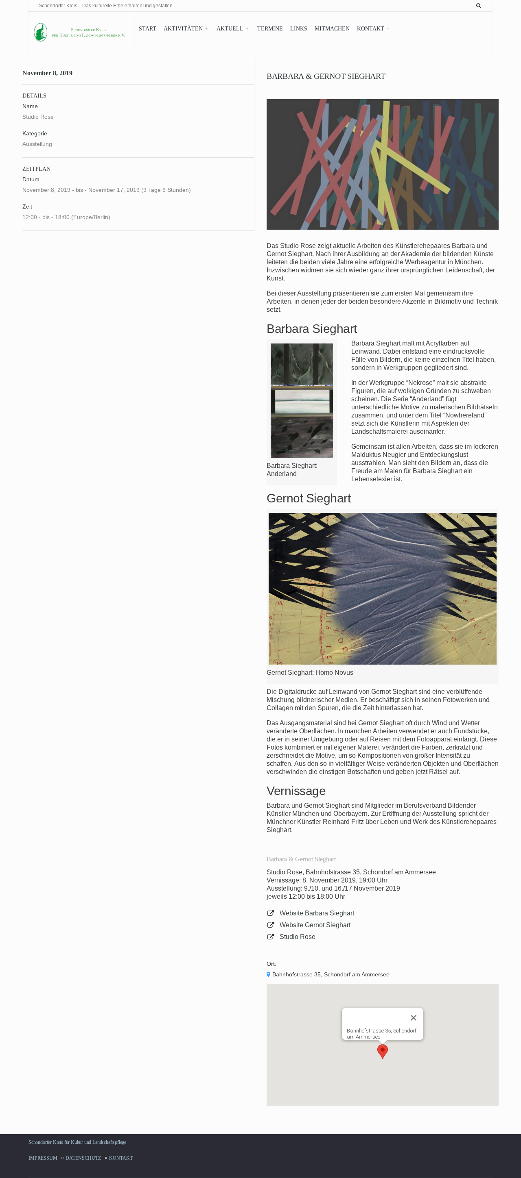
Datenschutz (83, 1158)
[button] (382, 1051)
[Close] (413, 1018)
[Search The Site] (480, 5)
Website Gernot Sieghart (315, 925)
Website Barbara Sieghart (317, 913)
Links (298, 29)
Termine (270, 29)
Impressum (42, 1158)
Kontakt (370, 29)
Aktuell (230, 29)
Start (147, 29)
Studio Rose (297, 936)
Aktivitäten (183, 29)
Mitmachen (332, 29)
